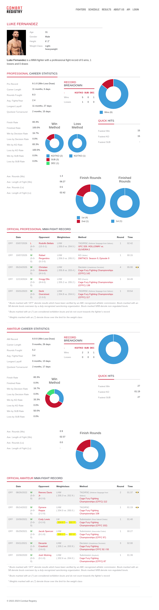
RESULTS (106, 10)
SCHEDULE (93, 10)
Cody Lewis (44, 519)
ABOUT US (119, 10)
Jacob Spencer (46, 531)
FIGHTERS (81, 10)
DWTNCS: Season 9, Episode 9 (93, 258)
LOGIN (136, 10)
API (128, 10)
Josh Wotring (45, 555)
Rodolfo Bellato (46, 243)
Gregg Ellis (44, 279)
